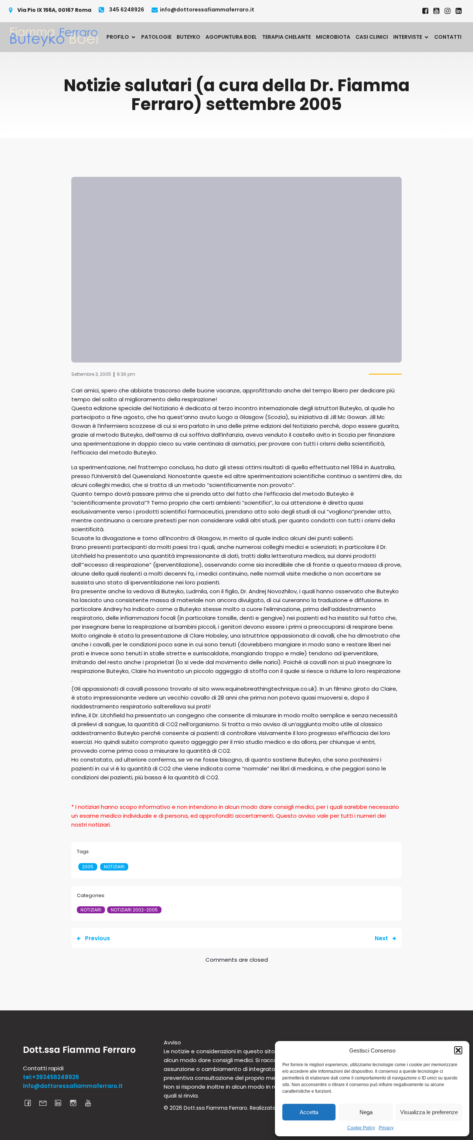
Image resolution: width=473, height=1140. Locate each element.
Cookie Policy (361, 1127)
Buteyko (188, 37)
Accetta (309, 1112)
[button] (458, 1050)
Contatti (448, 37)
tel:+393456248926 (51, 1077)
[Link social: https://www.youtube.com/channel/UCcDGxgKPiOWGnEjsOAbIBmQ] (91, 1103)
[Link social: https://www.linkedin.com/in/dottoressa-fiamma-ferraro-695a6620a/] (458, 11)
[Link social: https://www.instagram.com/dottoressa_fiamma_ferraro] (447, 11)
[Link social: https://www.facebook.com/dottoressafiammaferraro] (425, 11)
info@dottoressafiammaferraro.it (73, 1086)
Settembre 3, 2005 (91, 374)
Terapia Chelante (286, 37)
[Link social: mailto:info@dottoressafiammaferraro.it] (45, 1103)
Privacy (386, 1127)
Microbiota (333, 37)
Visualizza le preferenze (429, 1112)
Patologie (156, 37)
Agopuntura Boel (231, 37)
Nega (366, 1112)
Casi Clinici (371, 37)
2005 (87, 866)
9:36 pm (126, 374)
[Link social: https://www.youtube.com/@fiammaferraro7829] (436, 11)
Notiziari (114, 866)
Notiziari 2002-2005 (134, 910)
